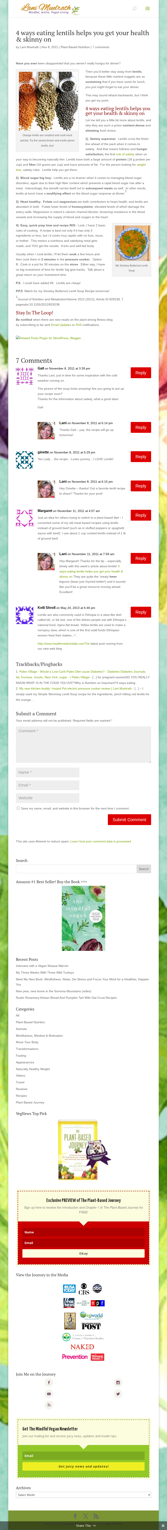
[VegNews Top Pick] (83, 1150)
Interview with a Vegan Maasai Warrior (42, 966)
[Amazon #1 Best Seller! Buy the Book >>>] (83, 918)
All (17, 1015)
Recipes (21, 1095)
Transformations (27, 1049)
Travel (20, 1082)
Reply (140, 372)
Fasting (21, 1055)
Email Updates (61, 325)
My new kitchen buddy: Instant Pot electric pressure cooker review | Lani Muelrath (75, 688)
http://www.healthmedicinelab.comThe (64, 643)
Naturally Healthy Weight (33, 1069)
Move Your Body (27, 1042)
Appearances (25, 1062)
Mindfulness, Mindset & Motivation (39, 1035)
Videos (20, 1075)
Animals (21, 1029)
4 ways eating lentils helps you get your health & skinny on (91, 571)
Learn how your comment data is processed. (101, 841)
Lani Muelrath (29, 47)
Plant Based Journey (30, 1102)
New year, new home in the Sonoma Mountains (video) (53, 991)
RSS (79, 325)
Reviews (21, 1089)
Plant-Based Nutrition (75, 47)
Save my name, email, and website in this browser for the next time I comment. (75, 808)
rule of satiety (124, 154)
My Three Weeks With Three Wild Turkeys (45, 972)
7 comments (100, 47)
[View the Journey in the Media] (83, 1322)
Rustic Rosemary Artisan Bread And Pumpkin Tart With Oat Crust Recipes (66, 997)
